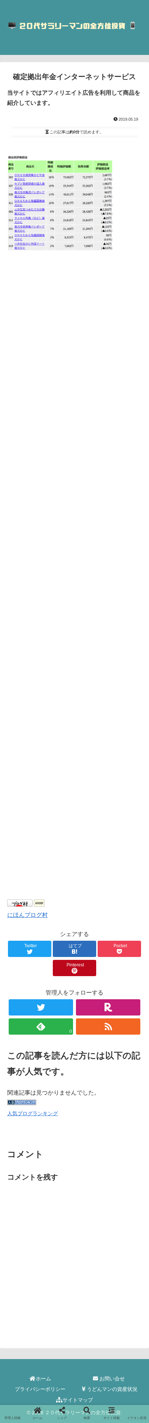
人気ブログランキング (32, 1113)
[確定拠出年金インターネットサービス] (91, 1259)
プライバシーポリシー (40, 1389)
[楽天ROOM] (108, 1007)
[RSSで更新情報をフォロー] (108, 1026)
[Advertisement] (74, 592)
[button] (133, 905)
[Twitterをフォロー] (41, 1007)
